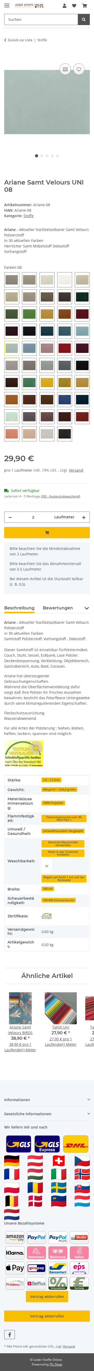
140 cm (47, 889)
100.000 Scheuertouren (58, 900)
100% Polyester (53, 803)
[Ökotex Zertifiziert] (47, 916)
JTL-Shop (56, 1364)
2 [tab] (41, 155)
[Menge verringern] (10, 517)
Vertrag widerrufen (47, 1296)
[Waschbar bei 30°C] (47, 866)
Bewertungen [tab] (58, 608)
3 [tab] (47, 155)
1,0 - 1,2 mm (51, 780)
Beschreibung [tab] (19, 608)
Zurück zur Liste (20, 40)
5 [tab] (57, 155)
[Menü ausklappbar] (6, 3)
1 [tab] (36, 155)
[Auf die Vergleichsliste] (65, 69)
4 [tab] (52, 155)
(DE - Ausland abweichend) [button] (60, 496)
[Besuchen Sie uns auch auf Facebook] (9, 1334)
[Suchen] (84, 19)
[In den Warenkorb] (8, 56)
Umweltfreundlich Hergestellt (63, 831)
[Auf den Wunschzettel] (79, 69)
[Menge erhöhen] (84, 517)
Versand (76, 470)
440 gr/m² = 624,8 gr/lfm (59, 789)
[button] (64, 6)
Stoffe (29, 215)
